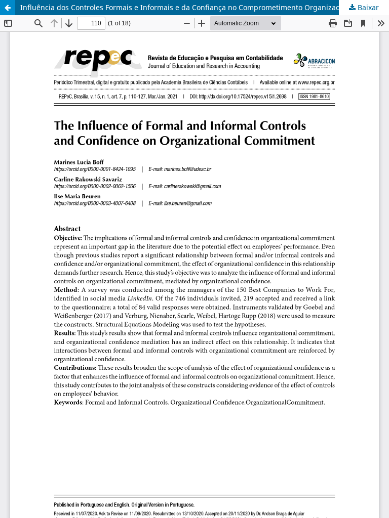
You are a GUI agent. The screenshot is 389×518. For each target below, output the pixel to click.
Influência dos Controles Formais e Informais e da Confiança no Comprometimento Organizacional (188, 7)
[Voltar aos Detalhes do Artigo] (7, 7)
